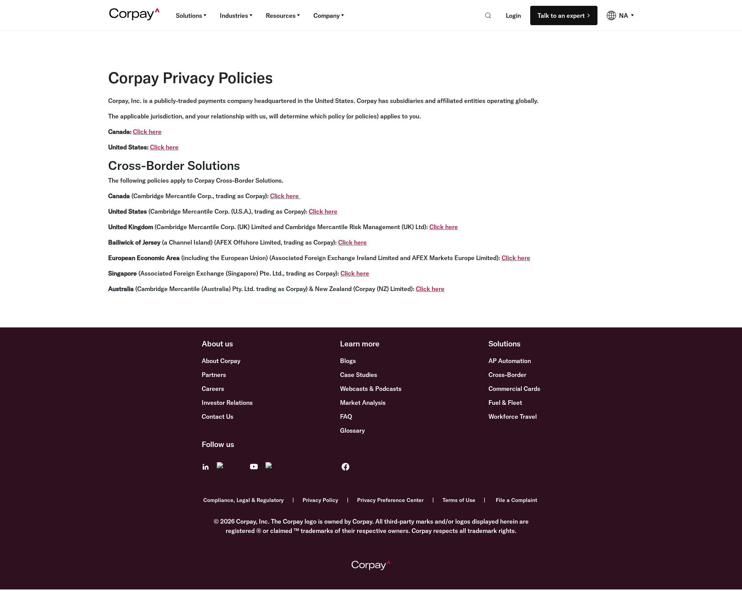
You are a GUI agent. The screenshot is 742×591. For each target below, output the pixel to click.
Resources (281, 15)
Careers (213, 388)
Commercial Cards (514, 388)
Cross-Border (507, 375)
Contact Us (217, 416)
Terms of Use (458, 500)
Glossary (352, 430)
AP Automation (509, 361)
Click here (147, 131)
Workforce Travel (512, 416)
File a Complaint (516, 500)
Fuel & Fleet (505, 402)
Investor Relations (227, 402)
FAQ (346, 416)
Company (326, 15)
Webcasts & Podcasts (371, 388)
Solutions (189, 15)
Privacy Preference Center (390, 500)
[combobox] (486, 15)
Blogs (348, 361)
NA (623, 15)
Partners (214, 375)
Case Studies (358, 375)
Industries (234, 15)
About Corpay (221, 361)
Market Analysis (363, 402)
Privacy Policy (320, 500)
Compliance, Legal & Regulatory (243, 500)
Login (513, 15)
